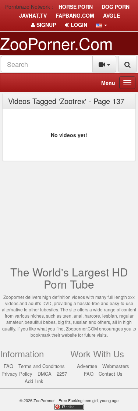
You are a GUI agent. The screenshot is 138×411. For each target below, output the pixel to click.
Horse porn (76, 6)
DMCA (45, 373)
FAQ (8, 365)
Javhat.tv (33, 15)
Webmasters (115, 365)
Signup (45, 24)
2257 (62, 373)
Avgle (111, 15)
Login (78, 24)
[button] (101, 24)
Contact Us (111, 373)
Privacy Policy (16, 373)
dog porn (116, 6)
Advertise (87, 365)
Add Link (34, 381)
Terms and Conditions (41, 365)
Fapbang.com (75, 15)
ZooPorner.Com (56, 42)
